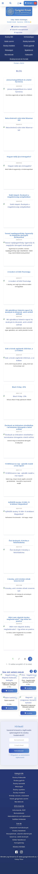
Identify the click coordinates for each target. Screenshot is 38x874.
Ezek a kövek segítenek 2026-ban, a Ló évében (19, 350)
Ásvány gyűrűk (19, 780)
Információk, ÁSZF (19, 810)
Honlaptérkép (19, 843)
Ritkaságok (19, 787)
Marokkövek (19, 802)
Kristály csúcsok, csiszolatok (19, 796)
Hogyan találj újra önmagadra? (19, 157)
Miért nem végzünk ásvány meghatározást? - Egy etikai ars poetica (19, 619)
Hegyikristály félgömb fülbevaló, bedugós (9, 684)
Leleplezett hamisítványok (19, 828)
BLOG (22, 63)
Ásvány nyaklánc (19, 790)
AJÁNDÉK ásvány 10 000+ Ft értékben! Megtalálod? (19, 503)
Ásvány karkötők (19, 783)
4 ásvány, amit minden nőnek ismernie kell (18, 580)
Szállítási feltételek (19, 819)
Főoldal (16, 63)
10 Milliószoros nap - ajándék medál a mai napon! (19, 465)
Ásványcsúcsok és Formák (19, 59)
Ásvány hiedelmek (19, 831)
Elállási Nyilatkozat (19, 840)
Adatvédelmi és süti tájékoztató (19, 816)
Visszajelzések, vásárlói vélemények (19, 834)
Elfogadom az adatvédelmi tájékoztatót (20, 756)
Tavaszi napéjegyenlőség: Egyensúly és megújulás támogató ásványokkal (19, 235)
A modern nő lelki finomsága (19, 272)
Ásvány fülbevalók (19, 777)
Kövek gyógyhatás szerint (19, 799)
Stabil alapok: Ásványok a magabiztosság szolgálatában (19, 196)
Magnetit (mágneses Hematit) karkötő (28, 706)
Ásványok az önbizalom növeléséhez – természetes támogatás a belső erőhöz (19, 427)
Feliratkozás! (19, 751)
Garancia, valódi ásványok (19, 837)
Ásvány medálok (19, 793)
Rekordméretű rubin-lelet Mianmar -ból (19, 119)
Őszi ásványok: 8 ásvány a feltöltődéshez (19, 542)
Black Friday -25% (19, 387)
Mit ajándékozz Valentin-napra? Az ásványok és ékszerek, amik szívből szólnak (19, 312)
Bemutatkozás (19, 813)
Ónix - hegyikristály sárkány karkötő (28, 681)
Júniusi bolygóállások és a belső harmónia (19, 81)
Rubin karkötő (9, 700)
